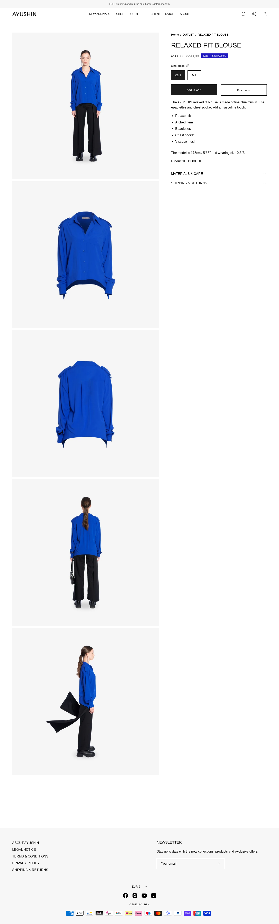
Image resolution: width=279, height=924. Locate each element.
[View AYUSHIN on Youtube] (144, 895)
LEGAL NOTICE (24, 849)
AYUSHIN (143, 904)
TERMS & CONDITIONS (30, 856)
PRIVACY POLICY (26, 863)
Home (175, 34)
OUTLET (188, 34)
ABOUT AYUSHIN (25, 843)
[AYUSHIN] (24, 14)
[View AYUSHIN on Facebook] (125, 895)
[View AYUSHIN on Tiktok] (154, 895)
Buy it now (243, 90)
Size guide (178, 65)
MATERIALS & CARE (187, 173)
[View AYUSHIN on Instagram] (135, 895)
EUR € (136, 886)
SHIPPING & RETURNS (189, 183)
